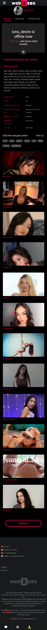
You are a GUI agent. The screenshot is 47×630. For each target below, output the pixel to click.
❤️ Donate (5, 547)
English (4, 567)
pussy (10, 76)
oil (32, 74)
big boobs (31, 76)
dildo (28, 74)
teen (27, 71)
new (5, 141)
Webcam (7, 19)
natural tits (15, 88)
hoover (35, 85)
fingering (24, 79)
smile (24, 76)
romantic (33, 71)
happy (10, 82)
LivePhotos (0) (34, 19)
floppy (21, 82)
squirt (14, 71)
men (5, 74)
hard (5, 82)
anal (5, 71)
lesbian (7, 88)
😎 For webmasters (9, 553)
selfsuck (32, 82)
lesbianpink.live (30, 619)
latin (9, 71)
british (23, 85)
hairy (40, 71)
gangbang (16, 146)
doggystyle (13, 74)
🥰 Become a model (9, 550)
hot (19, 76)
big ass (22, 74)
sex (38, 76)
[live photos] (18, 627)
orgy (5, 76)
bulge (29, 85)
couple (37, 79)
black (31, 79)
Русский (4, 570)
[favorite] (6, 627)
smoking (16, 79)
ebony (19, 141)
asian (27, 141)
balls (16, 82)
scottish (31, 88)
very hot (7, 90)
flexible (16, 85)
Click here (14, 41)
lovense (21, 71)
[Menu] (4, 3)
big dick (37, 74)
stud (38, 88)
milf (34, 141)
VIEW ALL (40, 136)
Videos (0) (19, 19)
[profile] (29, 627)
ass (15, 76)
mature (6, 146)
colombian (8, 85)
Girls (27, 97)
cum (10, 79)
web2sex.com (16, 619)
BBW (40, 141)
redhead (23, 88)
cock (6, 79)
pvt (26, 82)
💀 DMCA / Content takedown (13, 556)
